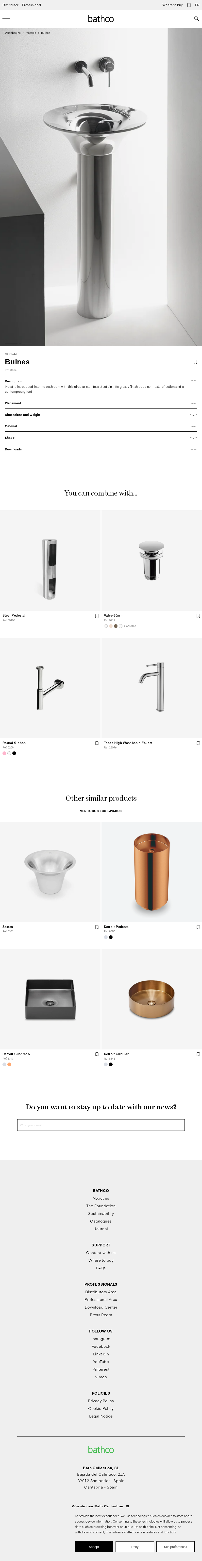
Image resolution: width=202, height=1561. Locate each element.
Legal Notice (101, 1416)
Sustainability (101, 1213)
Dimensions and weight (22, 414)
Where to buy (172, 5)
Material (11, 426)
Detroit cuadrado (16, 1054)
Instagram (101, 1338)
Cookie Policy (101, 1408)
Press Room (101, 1314)
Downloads (13, 449)
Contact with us (101, 1252)
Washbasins (13, 33)
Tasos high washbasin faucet (128, 743)
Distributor (10, 5)
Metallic (31, 33)
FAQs (101, 1267)
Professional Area (101, 1299)
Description (13, 381)
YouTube (101, 1361)
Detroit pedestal (117, 927)
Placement (13, 403)
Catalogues (101, 1221)
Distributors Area (101, 1291)
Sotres (7, 927)
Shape (10, 437)
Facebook (101, 1346)
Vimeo (101, 1376)
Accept (94, 1547)
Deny (134, 1547)
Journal (101, 1228)
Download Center (101, 1307)
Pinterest (101, 1369)
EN (197, 5)
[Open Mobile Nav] (6, 18)
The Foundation (101, 1205)
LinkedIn (101, 1353)
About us (101, 1198)
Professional (31, 5)
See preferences (175, 1547)
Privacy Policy (101, 1400)
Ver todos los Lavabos (101, 811)
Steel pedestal (13, 615)
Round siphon (14, 743)
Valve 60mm (113, 615)
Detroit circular (116, 1054)
